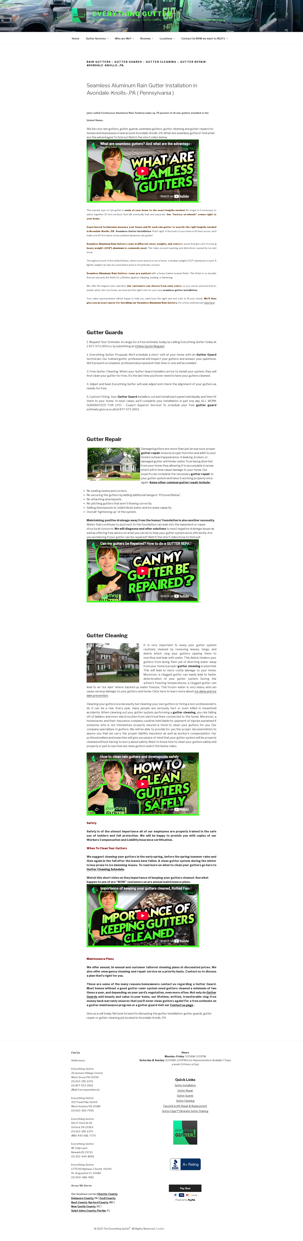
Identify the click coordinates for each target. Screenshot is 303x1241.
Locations (166, 38)
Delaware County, (82, 1198)
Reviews (145, 38)
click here (209, 302)
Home (75, 38)
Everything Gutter (132, 14)
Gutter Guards (185, 1095)
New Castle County (83, 1206)
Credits (160, 1228)
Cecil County (107, 1198)
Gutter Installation (185, 1085)
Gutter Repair (185, 1090)
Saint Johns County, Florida (88, 1210)
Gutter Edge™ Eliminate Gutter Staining (185, 1111)
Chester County (107, 1193)
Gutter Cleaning (185, 1100)
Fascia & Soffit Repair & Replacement (185, 1105)
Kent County (79, 1202)
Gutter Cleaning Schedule (105, 869)
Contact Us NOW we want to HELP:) (203, 38)
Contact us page (181, 1005)
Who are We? (123, 38)
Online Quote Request (149, 346)
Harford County (98, 1202)
